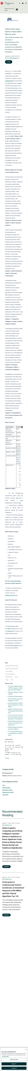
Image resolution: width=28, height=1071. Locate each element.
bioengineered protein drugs (12, 665)
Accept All (14, 1068)
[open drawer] (25, 3)
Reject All (14, 1063)
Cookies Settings (14, 1059)
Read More (6, 866)
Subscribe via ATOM (7, 792)
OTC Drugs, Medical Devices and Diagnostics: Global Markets (15, 733)
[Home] (7, 3)
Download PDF (6, 787)
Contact (7, 758)
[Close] (26, 1049)
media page (10, 631)
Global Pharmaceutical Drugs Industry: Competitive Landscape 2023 (15, 723)
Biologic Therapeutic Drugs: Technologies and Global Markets (15, 710)
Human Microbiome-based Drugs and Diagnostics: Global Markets (15, 704)
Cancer (16, 676)
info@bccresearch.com (11, 595)
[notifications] (22, 3)
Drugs (7, 679)
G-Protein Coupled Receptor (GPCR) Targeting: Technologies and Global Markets (15, 688)
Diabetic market (9, 676)
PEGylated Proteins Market (15, 696)
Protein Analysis (9, 671)
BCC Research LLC (14, 58)
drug (12, 679)
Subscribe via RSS (7, 790)
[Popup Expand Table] (22, 427)
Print (3, 785)
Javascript (5, 794)
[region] (14, 1059)
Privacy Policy (5, 1056)
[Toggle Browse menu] (22, 9)
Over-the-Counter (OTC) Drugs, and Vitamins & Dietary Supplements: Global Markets (15, 717)
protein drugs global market (12, 668)
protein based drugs (10, 674)
